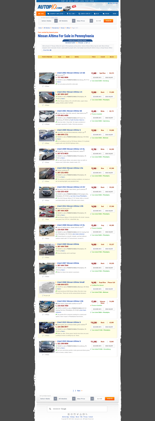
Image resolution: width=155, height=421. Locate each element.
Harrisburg (106, 81)
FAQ (81, 417)
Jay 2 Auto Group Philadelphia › (78, 196)
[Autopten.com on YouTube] (81, 414)
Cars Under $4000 (97, 100)
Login (116, 3)
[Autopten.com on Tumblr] (84, 414)
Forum (107, 13)
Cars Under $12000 (97, 349)
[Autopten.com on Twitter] (78, 414)
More (114, 13)
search (108, 21)
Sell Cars (72, 13)
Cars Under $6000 (97, 235)
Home (42, 13)
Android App (65, 417)
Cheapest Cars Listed (56, 13)
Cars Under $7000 (97, 252)
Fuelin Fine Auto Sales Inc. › (77, 120)
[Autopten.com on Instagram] (75, 414)
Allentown (105, 138)
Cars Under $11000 (97, 330)
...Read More (46, 50)
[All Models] (67, 21)
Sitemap (72, 417)
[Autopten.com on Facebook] (69, 414)
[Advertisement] (77, 64)
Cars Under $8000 (97, 312)
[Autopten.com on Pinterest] (72, 414)
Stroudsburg (107, 349)
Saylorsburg (106, 121)
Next (79, 391)
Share (111, 3)
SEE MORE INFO (97, 77)
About (77, 417)
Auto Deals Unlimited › (79, 234)
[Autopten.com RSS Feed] (86, 414)
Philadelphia (106, 100)
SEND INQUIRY (109, 77)
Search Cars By (85, 13)
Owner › (59, 82)
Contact (91, 417)
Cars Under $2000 (97, 81)
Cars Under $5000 (97, 195)
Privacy (85, 417)
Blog (97, 13)
